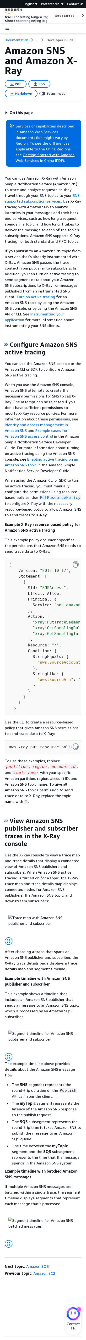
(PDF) (59, 160)
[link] (60, 40)
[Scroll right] (83, 15)
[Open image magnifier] (8, 941)
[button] (19, 112)
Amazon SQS (37, 1266)
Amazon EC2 (44, 1273)
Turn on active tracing (35, 296)
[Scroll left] (51, 15)
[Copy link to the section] (6, 344)
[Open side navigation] (7, 28)
